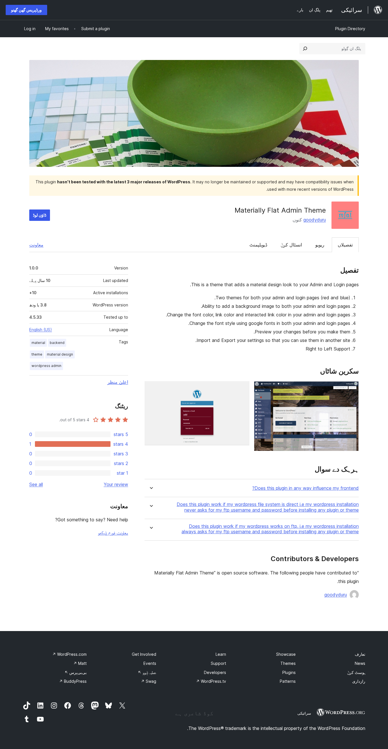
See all (36, 484)
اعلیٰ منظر (117, 382)
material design (60, 354)
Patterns (288, 681)
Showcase (286, 654)
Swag (148, 681)
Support (218, 663)
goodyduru (314, 220)
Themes (288, 663)
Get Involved (144, 654)
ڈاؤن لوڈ (39, 215)
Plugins (289, 672)
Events (149, 663)
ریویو (319, 245)
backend (57, 343)
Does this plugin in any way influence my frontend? (305, 488)
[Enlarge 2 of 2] (242, 389)
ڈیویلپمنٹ (258, 245)
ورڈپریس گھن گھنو (26, 9)
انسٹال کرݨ (291, 245)
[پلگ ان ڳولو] (305, 48)
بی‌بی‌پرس (75, 672)
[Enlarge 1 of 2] (351, 389)
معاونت (36, 245)
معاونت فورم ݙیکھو (113, 533)
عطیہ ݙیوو (147, 672)
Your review (116, 484)
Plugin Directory (350, 28)
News (360, 663)
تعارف (360, 654)
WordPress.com (69, 654)
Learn (221, 654)
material (38, 343)
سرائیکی (304, 713)
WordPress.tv (211, 681)
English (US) (40, 329)
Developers (215, 672)
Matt (80, 663)
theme (37, 354)
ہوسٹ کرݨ (356, 672)
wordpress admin (46, 366)
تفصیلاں (345, 245)
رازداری (358, 681)
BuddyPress (73, 681)
